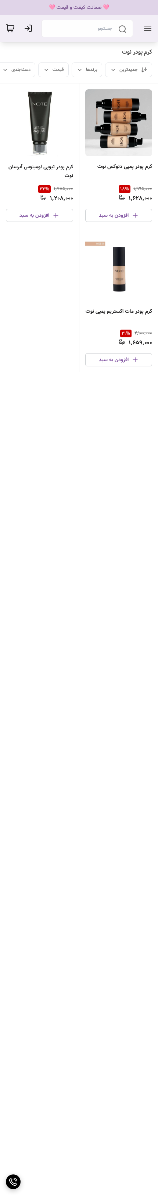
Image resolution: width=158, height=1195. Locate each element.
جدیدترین (128, 69)
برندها (91, 69)
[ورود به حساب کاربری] (30, 28)
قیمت (58, 69)
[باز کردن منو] (146, 28)
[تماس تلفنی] (13, 1181)
